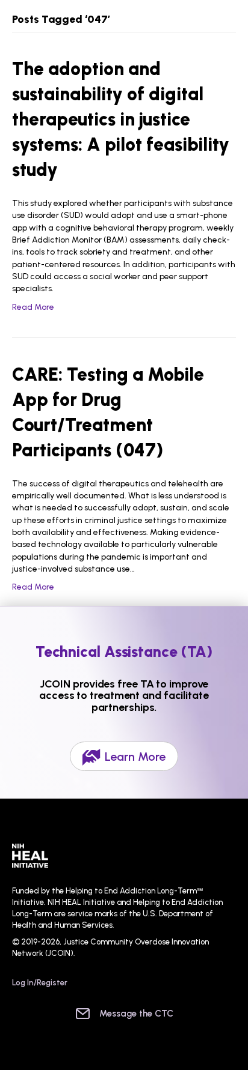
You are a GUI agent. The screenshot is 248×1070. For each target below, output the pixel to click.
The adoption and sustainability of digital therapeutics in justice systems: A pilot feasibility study (120, 119)
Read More (33, 307)
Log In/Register (39, 982)
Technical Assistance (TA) (124, 651)
